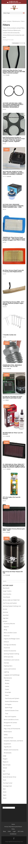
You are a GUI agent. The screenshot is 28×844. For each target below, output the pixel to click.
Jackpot (9, 21)
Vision (4, 798)
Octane (5, 768)
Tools (4, 780)
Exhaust (6, 642)
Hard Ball (6, 615)
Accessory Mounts (9, 623)
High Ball (5, 618)
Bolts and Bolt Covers (10, 633)
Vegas (4, 795)
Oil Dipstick (7, 725)
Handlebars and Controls (11, 660)
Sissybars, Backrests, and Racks (13, 741)
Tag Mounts (7, 747)
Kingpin (5, 759)
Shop (4, 831)
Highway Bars (8, 666)
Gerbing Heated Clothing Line (12, 606)
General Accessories (10, 651)
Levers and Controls (10, 669)
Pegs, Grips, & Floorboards (12, 728)
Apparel (6, 626)
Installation (13, 834)
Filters (7, 695)
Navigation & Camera (10, 722)
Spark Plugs (8, 707)
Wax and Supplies (10, 716)
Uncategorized (7, 786)
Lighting (6, 672)
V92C (4, 789)
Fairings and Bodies (10, 645)
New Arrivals (6, 765)
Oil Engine (8, 704)
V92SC (4, 792)
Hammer (5, 612)
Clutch (7, 689)
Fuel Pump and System (10, 603)
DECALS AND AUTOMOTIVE (11, 600)
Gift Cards (20, 831)
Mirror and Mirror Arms (11, 719)
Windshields (7, 753)
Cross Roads (6, 597)
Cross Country (7, 594)
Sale (4, 771)
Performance (8, 731)
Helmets (6, 663)
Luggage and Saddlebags (12, 675)
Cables (7, 686)
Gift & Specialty (8, 657)
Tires (6, 713)
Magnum (5, 762)
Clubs (9, 831)
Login (14, 831)
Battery (7, 680)
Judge (4, 756)
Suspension (7, 744)
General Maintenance (11, 701)
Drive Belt (8, 692)
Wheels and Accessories (11, 750)
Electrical (6, 636)
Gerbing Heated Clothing (11, 654)
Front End (7, 648)
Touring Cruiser (7, 783)
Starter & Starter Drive (11, 710)
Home (4, 21)
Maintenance (16, 21)
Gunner (5, 609)
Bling (5, 630)
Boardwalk (6, 588)
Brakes (7, 683)
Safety (6, 734)
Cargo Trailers (7, 591)
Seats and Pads (8, 738)
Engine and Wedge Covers (12, 639)
